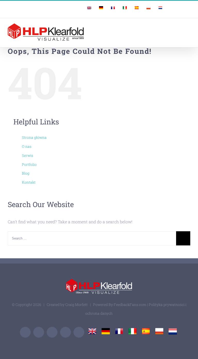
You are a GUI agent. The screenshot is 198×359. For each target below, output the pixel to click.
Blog (25, 173)
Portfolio (29, 164)
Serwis (27, 155)
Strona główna (34, 137)
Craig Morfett (76, 304)
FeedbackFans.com (130, 304)
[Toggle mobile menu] (188, 27)
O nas (26, 146)
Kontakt (29, 182)
